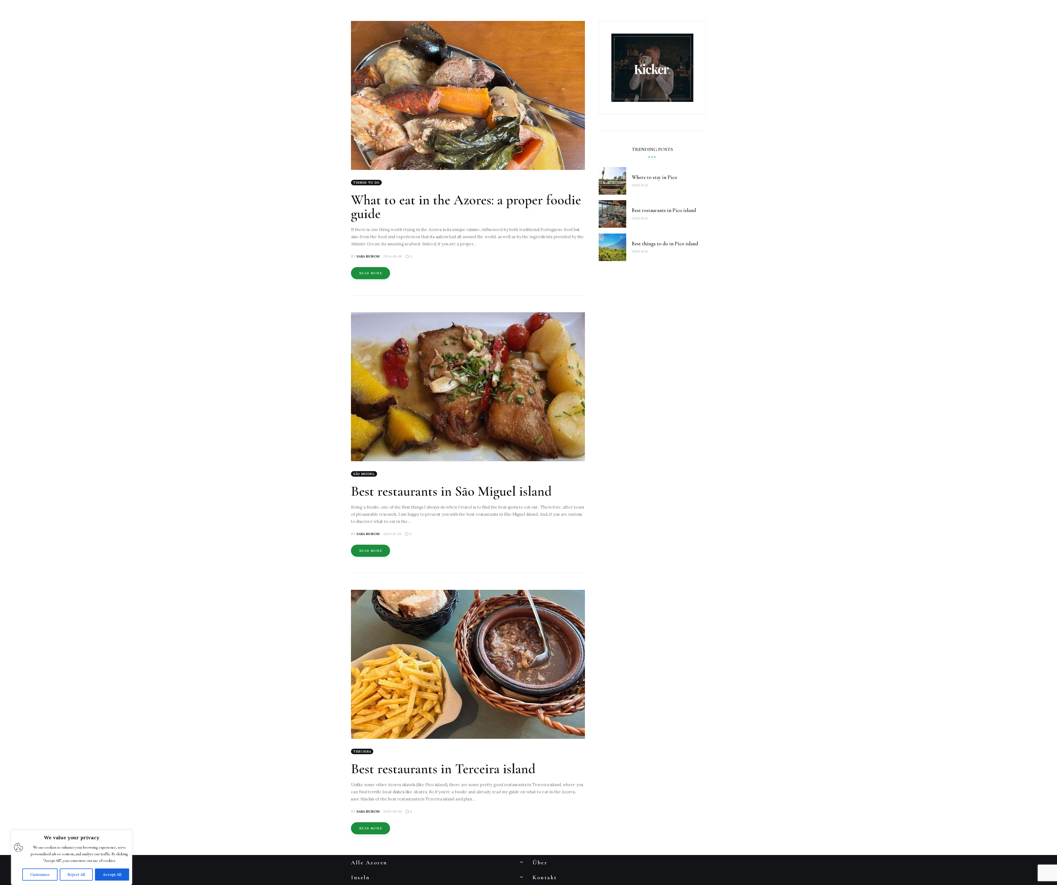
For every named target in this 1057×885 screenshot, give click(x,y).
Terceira (362, 751)
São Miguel (364, 474)
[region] (71, 857)
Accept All (112, 874)
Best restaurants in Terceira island (443, 769)
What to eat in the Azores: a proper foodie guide (466, 207)
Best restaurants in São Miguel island (451, 491)
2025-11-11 (639, 218)
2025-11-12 (640, 185)
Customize (40, 874)
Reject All (76, 874)
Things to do (366, 182)
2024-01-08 (392, 256)
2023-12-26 (392, 534)
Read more (370, 273)
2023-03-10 (392, 811)
